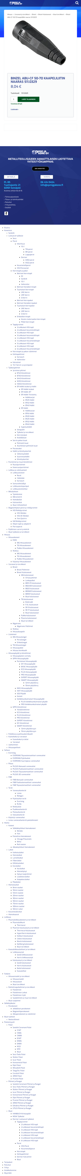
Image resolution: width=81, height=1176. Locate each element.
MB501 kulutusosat (32, 594)
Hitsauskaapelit (19, 632)
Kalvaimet (17, 362)
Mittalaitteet (13, 491)
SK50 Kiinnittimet (23, 381)
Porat (15, 241)
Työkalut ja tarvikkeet (25, 432)
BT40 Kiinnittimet (23, 373)
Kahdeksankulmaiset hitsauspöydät (30, 699)
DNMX (19, 1044)
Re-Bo (19, 804)
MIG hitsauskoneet (24, 553)
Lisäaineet (12, 634)
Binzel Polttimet (23, 570)
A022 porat (29, 263)
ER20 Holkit (29, 416)
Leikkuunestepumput (21, 486)
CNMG (19, 1033)
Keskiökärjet (21, 438)
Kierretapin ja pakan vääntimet (25, 351)
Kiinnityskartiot (23, 459)
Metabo (20, 831)
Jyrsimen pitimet (19, 370)
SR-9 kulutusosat (31, 607)
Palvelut (7, 1165)
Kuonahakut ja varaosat (17, 737)
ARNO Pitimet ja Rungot (22, 1103)
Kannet (19, 696)
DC (22, 276)
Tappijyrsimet (18, 324)
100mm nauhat (18, 906)
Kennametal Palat (20, 1062)
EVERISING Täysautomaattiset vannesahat (29, 755)
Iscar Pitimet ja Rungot (21, 1092)
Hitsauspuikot (18, 648)
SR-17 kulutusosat (32, 610)
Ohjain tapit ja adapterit (22, 524)
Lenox (19, 793)
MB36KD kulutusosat (33, 591)
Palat (10, 1025)
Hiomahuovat (13, 914)
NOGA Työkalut (18, 1116)
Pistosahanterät (19, 812)
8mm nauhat (18, 887)
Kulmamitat (17, 502)
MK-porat (28, 252)
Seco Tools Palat (19, 1054)
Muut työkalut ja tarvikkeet (18, 532)
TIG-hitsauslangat (19, 645)
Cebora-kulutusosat (24, 939)
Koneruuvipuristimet (21, 467)
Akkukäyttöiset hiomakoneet (24, 847)
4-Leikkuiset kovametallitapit (32, 1138)
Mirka (19, 842)
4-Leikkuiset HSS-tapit (25, 338)
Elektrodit (29, 602)
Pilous (10, 763)
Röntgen (20, 796)
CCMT (19, 1030)
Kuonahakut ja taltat (20, 739)
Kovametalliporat (24, 265)
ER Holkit (24, 408)
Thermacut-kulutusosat (26, 930)
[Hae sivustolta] (77, 3)
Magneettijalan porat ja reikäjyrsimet (22, 508)
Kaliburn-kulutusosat (25, 936)
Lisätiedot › (15, 109)
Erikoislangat (22, 642)
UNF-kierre (25, 295)
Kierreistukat (22, 435)
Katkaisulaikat (18, 852)
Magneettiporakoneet (21, 1011)
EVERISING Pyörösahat (21, 758)
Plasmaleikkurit (19, 922)
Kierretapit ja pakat (20, 271)
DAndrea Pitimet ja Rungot (23, 1106)
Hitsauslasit (17, 982)
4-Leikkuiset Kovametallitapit (28, 341)
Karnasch (20, 357)
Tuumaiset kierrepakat (25, 306)
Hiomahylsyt (22, 871)
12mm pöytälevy (31, 683)
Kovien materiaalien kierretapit (33, 319)
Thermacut (21, 925)
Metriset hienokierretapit (26, 287)
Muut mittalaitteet (20, 505)
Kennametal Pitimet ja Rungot (24, 1095)
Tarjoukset (8, 1162)
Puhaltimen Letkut (20, 992)
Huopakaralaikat (23, 879)
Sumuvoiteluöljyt (19, 483)
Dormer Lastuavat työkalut (23, 1119)
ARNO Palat (17, 1076)
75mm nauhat (18, 904)
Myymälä (7, 1173)
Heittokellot (17, 500)
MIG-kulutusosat (27, 575)
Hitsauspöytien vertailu (22, 656)
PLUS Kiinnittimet (23, 715)
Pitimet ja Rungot (15, 1081)
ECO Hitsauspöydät (28, 669)
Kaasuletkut (21, 971)
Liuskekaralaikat (23, 877)
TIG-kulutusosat (27, 599)
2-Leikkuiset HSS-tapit (25, 327)
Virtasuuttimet (31, 578)
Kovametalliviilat (15, 912)
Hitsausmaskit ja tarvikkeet (19, 976)
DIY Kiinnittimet (23, 723)
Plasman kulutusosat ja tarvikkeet (26, 928)
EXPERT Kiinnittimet (24, 720)
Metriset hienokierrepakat (27, 303)
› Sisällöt (7, 207)
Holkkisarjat (30, 397)
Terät (10, 788)
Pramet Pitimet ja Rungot (22, 1100)
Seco (14, 238)
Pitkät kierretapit (27, 322)
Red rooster (21, 844)
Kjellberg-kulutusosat (25, 944)
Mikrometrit (17, 497)
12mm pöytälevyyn (28, 729)
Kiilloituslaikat (18, 863)
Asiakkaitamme (10, 1170)
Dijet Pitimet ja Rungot (21, 1097)
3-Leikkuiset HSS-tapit (25, 333)
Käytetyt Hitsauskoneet (22, 562)
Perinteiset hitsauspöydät (27, 661)
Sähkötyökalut (9, 1003)
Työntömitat (17, 494)
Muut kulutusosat (32, 596)
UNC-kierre (25, 292)
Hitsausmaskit (18, 979)
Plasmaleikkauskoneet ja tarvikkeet (22, 920)
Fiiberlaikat (17, 860)
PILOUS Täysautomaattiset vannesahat (28, 772)
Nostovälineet (13, 1019)
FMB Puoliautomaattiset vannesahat (27, 782)
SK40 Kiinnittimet (23, 378)
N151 (18, 1049)
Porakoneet (12, 1006)
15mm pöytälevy (31, 685)
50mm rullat (18, 909)
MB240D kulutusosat (33, 586)
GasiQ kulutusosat (24, 963)
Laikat (10, 850)
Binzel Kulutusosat (44, 14)
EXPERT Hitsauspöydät (30, 677)
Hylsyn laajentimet (24, 874)
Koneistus (8, 230)
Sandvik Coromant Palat (22, 1027)
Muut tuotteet (9, 1017)
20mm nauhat (18, 895)
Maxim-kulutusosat (24, 941)
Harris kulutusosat (24, 965)
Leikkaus (7, 917)
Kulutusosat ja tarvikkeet (22, 960)
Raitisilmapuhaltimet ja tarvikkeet (21, 987)
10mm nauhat (18, 890)
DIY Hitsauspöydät (28, 664)
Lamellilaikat (18, 858)
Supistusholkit (26, 427)
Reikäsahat (17, 807)
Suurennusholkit (23, 457)
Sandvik (11, 233)
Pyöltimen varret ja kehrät (18, 529)
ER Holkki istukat (27, 389)
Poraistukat (17, 448)
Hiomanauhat (13, 885)
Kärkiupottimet (18, 354)
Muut (19, 1052)
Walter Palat (18, 1057)
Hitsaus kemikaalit (20, 650)
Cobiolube (20, 478)
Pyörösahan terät (19, 799)
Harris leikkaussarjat (25, 957)
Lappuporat (29, 254)
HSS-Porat (21, 244)
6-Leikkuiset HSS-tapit (25, 346)
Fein (18, 834)
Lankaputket (30, 580)
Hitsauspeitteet (14, 747)
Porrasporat (17, 526)
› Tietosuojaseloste (11, 197)
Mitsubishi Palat (19, 1068)
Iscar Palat (17, 1060)
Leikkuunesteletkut (20, 489)
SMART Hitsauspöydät (29, 680)
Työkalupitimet (14, 368)
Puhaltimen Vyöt (19, 995)
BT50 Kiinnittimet (23, 376)
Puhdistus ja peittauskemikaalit (20, 734)
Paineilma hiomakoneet (22, 836)
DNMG (19, 1041)
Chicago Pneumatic (24, 839)
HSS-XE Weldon (23, 516)
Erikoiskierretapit (23, 316)
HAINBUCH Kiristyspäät (22, 1114)
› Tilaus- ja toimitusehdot (13, 199)
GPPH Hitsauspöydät (21, 658)
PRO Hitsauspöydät (28, 675)
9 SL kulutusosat (31, 605)
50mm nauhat (18, 901)
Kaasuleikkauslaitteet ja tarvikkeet (21, 949)
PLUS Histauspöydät (29, 672)
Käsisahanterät (18, 815)
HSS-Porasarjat (23, 268)
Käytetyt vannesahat (16, 817)
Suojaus (7, 974)
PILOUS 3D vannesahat (21, 774)
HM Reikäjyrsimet (19, 521)
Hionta (6, 823)
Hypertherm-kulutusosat (26, 933)
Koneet (11, 825)
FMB (10, 777)
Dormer (24, 257)
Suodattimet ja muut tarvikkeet (25, 998)
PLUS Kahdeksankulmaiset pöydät (34, 702)
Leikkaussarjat (18, 952)
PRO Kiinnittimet (23, 718)
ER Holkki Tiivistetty (28, 395)
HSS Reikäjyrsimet (20, 510)
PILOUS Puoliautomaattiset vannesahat (28, 769)
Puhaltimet (17, 990)
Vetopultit (21, 430)
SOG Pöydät (21, 693)
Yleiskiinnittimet (23, 710)
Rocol (19, 475)
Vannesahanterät (19, 790)
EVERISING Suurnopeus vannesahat (26, 761)
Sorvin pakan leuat (20, 440)
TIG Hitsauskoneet (24, 545)
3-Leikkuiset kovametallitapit (28, 335)
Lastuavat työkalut (15, 236)
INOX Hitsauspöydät (24, 688)
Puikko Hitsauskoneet (25, 548)
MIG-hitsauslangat (20, 637)
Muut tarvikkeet (58, 14)
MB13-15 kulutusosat (33, 583)
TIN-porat (29, 249)
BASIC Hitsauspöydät (29, 667)
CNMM (19, 1035)
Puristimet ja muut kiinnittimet (20, 462)
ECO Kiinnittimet (23, 712)
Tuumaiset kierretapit (25, 290)
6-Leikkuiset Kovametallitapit (28, 349)
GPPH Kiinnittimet (19, 707)
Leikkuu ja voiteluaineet (17, 470)
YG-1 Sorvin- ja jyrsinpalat (22, 365)
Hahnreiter (25, 284)
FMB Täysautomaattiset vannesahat (27, 785)
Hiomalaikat (17, 855)
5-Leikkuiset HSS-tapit (25, 343)
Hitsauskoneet (14, 537)
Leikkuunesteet (18, 473)
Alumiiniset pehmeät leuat (27, 446)
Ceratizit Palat (18, 1073)
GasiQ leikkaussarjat (25, 955)
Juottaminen (13, 745)
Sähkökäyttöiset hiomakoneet (24, 828)
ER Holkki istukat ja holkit (26, 386)
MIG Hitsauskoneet (24, 543)
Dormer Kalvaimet (24, 1157)
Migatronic (17, 623)
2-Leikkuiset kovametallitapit (28, 330)
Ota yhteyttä (40, 169)
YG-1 (22, 246)
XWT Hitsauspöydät (24, 691)
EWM (15, 540)
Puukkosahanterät (20, 809)
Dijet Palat (17, 1065)
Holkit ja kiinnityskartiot (22, 451)
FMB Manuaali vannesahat (23, 780)
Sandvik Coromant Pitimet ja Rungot (27, 1084)
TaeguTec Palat (18, 1071)
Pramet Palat (18, 1079)
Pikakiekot (17, 882)
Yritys (6, 1167)
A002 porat (29, 260)
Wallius (16, 551)
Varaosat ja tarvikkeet (22, 14)
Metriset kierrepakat (25, 300)
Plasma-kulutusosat (29, 618)
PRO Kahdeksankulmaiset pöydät (34, 704)
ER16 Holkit (29, 413)
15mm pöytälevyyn (28, 731)
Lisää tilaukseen (28, 99)
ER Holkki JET (26, 392)
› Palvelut (8, 202)
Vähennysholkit (23, 454)
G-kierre (24, 298)
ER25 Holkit (29, 400)
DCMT (19, 1038)
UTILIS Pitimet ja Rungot (22, 1108)
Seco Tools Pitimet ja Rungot (24, 1087)
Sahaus (7, 750)
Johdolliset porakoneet (21, 1009)
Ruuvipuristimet (19, 465)
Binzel (34, 14)
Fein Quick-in (22, 518)
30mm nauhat (18, 898)
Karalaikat (17, 866)
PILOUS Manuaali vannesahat (24, 766)
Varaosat (16, 742)
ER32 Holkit (29, 403)
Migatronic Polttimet (25, 626)
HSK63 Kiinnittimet (24, 384)
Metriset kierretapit (24, 273)
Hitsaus (9, 14)
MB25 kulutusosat (32, 588)
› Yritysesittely (10, 205)
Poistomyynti (9, 1022)
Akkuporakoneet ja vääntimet (24, 1014)
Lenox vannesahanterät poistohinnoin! (23, 820)
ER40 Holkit (29, 405)
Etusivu (7, 228)
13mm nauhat (18, 893)
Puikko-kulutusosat (28, 615)
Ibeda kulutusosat (24, 968)
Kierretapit (21, 1151)
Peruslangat (21, 640)
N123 (19, 1046)
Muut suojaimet (14, 1001)
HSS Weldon (21, 513)
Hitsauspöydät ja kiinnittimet (19, 653)
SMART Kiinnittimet (24, 726)
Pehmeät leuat (22, 443)
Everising (12, 753)
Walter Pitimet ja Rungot (22, 1089)
